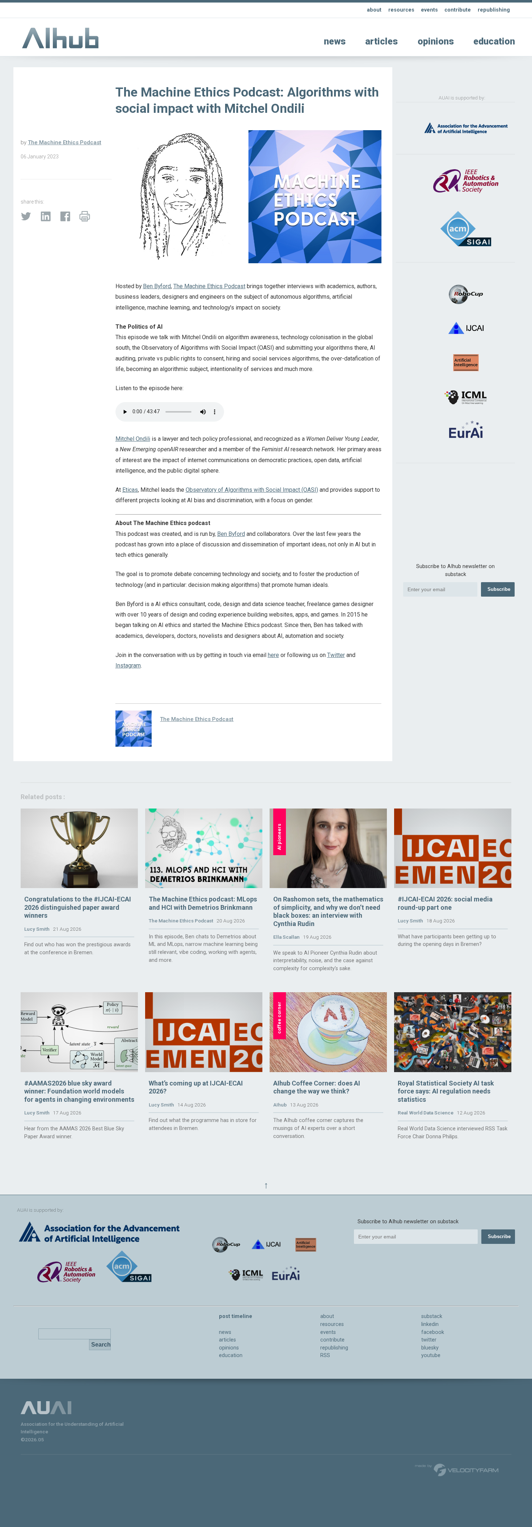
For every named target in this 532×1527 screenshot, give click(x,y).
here (273, 655)
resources (401, 10)
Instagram (128, 665)
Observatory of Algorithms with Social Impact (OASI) (252, 489)
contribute (457, 10)
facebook (432, 1332)
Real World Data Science (425, 1113)
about (374, 10)
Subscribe (498, 589)
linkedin (430, 1324)
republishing (494, 10)
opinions (436, 41)
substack (431, 1316)
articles (381, 41)
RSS (325, 1355)
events (429, 10)
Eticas (130, 489)
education (494, 41)
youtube (430, 1355)
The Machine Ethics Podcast (64, 142)
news (335, 41)
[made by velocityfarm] (457, 1469)
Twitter (336, 655)
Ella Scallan (286, 937)
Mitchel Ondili (132, 438)
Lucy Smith (37, 929)
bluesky (430, 1348)
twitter (428, 1340)
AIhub (280, 1105)
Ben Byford (157, 286)
